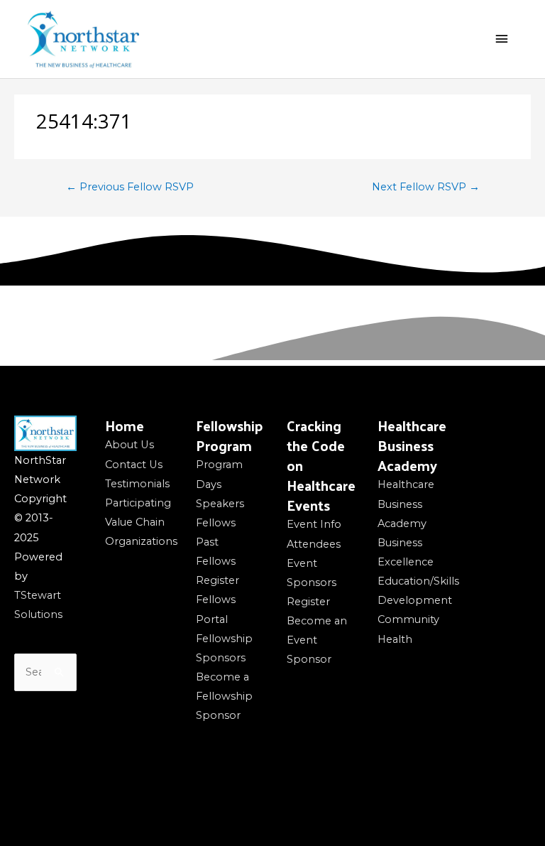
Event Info (314, 524)
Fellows (216, 522)
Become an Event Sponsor (317, 640)
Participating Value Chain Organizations (141, 522)
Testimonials (137, 483)
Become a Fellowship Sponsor (224, 696)
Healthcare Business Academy (406, 503)
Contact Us (134, 464)
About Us (129, 444)
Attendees (314, 544)
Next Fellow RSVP (426, 186)
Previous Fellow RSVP (130, 186)
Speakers (220, 503)
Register (217, 580)
